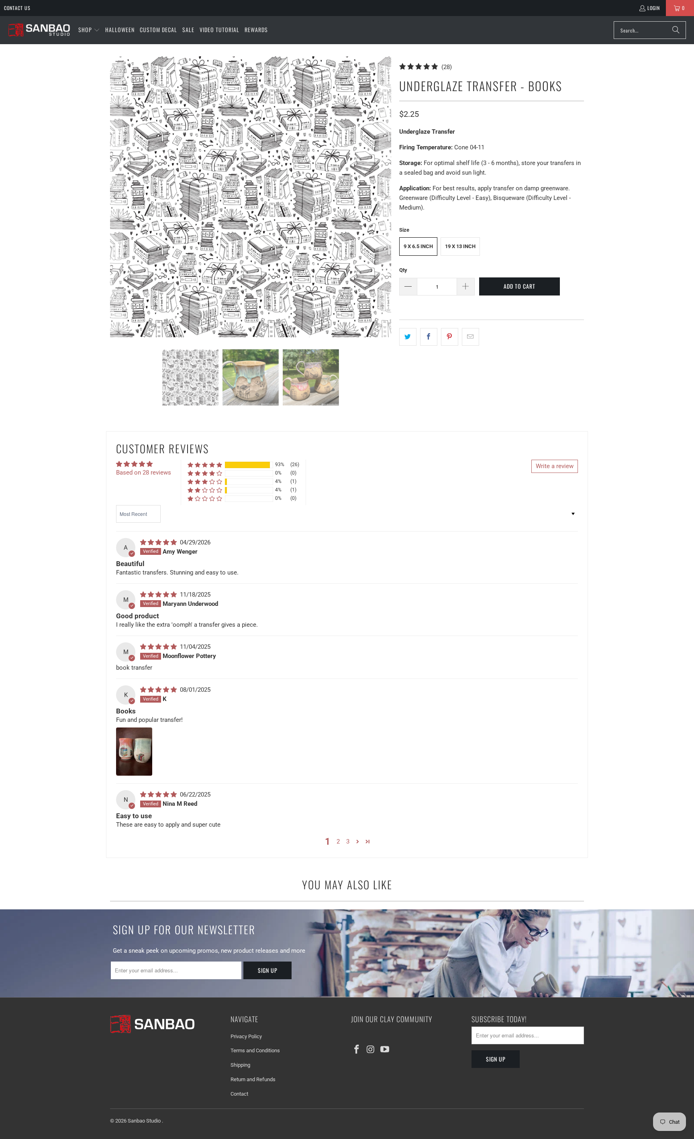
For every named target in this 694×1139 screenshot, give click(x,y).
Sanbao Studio (145, 1121)
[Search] (676, 30)
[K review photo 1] (134, 751)
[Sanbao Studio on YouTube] (385, 1050)
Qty (403, 270)
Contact (239, 1094)
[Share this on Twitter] (407, 337)
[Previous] (116, 196)
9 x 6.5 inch (418, 246)
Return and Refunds (253, 1079)
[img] (159, 542)
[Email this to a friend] (470, 337)
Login (653, 7)
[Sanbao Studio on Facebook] (357, 1050)
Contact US (17, 7)
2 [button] (338, 841)
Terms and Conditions (255, 1050)
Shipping (240, 1065)
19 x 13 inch (460, 246)
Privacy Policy (246, 1036)
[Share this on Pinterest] (449, 337)
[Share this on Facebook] (428, 337)
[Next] (385, 196)
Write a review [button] (555, 466)
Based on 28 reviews (143, 472)
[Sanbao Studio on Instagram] (371, 1050)
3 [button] (347, 841)
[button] (89, 30)
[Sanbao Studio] (39, 30)
